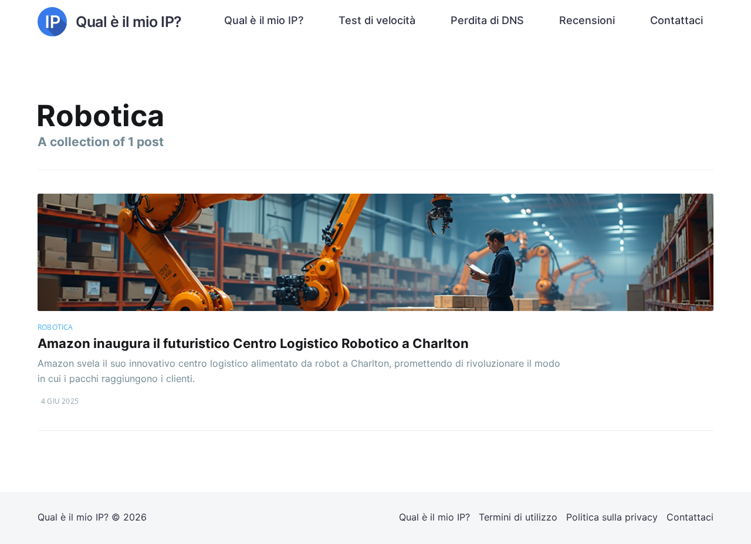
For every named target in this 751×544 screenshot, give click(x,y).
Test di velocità (377, 20)
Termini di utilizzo (518, 517)
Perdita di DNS (487, 20)
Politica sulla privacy (612, 517)
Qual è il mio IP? (263, 20)
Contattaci (676, 20)
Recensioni (587, 20)
